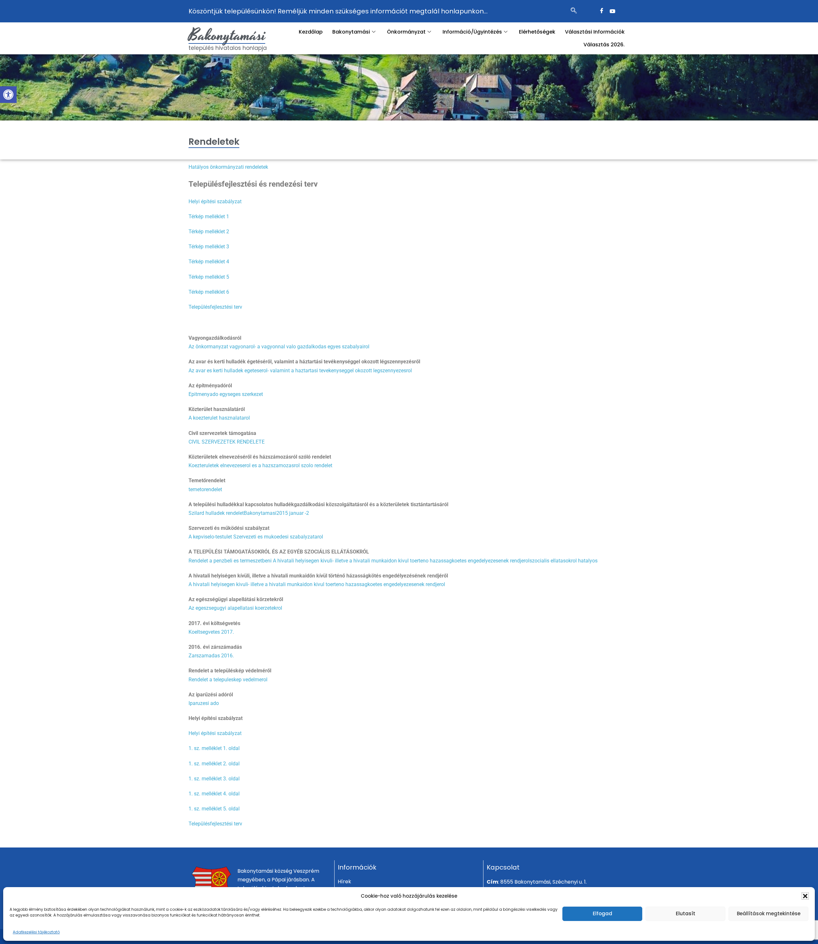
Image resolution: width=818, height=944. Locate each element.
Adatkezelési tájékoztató (36, 932)
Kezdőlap (311, 31)
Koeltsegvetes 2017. (211, 632)
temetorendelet (205, 489)
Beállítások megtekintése (768, 913)
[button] (8, 94)
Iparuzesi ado (204, 703)
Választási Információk (595, 31)
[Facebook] (601, 11)
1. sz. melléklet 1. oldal (214, 748)
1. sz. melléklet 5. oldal (214, 809)
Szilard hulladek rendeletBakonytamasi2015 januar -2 (249, 513)
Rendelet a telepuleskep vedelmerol (228, 680)
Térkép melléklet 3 (209, 247)
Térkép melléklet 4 (209, 262)
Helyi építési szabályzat (215, 201)
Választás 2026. (604, 44)
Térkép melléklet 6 (209, 292)
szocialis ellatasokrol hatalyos (563, 561)
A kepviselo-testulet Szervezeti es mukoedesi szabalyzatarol (256, 537)
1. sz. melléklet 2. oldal (214, 764)
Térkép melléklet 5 (209, 277)
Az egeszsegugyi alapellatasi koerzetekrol (235, 608)
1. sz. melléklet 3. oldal (214, 779)
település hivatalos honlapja (228, 48)
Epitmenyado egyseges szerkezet (226, 394)
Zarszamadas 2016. (211, 656)
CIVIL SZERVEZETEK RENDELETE (227, 442)
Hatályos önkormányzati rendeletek (228, 167)
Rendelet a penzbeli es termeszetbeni (231, 561)
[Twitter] (612, 11)
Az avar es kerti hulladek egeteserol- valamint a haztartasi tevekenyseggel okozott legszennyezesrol (300, 371)
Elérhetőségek (537, 31)
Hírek (344, 881)
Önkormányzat (406, 31)
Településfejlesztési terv (215, 307)
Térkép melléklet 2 (209, 231)
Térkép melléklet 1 (209, 216)
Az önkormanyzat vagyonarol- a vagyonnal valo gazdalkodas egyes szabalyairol (279, 347)
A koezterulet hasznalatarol (219, 418)
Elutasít (685, 913)
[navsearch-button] (573, 11)
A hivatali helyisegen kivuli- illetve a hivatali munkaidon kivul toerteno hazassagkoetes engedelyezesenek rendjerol (401, 561)
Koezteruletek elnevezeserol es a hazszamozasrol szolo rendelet (260, 465)
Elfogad (602, 913)
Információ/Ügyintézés (472, 31)
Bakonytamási (227, 35)
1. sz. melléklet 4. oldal (214, 794)
